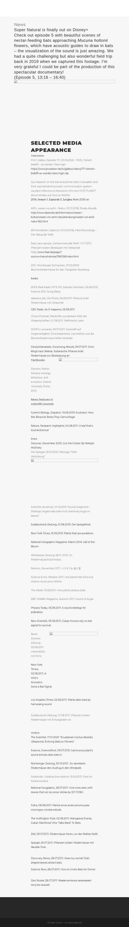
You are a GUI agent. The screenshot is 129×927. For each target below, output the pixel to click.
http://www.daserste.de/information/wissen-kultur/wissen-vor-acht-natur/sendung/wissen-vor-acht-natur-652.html (63, 217)
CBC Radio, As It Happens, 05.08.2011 (53, 309)
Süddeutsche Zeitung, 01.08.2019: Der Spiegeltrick (60, 524)
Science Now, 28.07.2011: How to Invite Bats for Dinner (63, 869)
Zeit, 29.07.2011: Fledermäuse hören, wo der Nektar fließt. (64, 833)
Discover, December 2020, (58, 443)
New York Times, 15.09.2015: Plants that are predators (62, 533)
